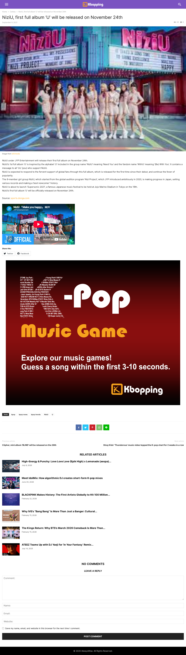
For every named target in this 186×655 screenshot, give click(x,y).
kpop (13, 415)
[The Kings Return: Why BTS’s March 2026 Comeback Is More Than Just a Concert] (11, 533)
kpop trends (36, 415)
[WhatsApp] (99, 427)
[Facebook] (79, 427)
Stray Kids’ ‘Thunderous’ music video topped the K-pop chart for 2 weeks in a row (143, 445)
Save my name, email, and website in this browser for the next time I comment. (42, 628)
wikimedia (16, 154)
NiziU (46, 415)
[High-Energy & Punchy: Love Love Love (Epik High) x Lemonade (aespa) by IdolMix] (11, 466)
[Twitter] (85, 427)
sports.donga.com (20, 198)
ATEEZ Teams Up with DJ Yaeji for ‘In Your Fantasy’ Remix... (57, 544)
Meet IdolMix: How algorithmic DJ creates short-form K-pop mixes (62, 478)
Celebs (13, 12)
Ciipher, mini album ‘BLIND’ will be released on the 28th (29, 445)
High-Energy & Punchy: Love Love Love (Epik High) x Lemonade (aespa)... (66, 461)
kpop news (23, 415)
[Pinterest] (92, 427)
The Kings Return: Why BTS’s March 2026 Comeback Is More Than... (63, 528)
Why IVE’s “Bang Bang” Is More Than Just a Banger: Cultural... (59, 511)
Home (4, 12)
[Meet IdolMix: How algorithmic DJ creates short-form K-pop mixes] (11, 483)
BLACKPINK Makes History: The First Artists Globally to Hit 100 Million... (66, 494)
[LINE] (106, 427)
